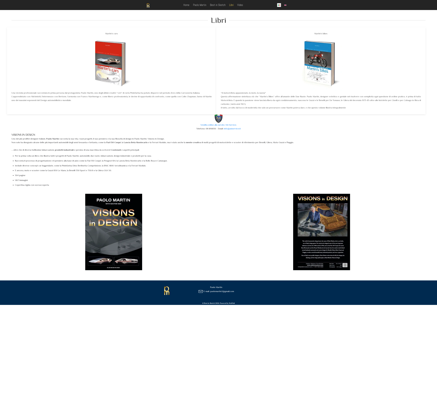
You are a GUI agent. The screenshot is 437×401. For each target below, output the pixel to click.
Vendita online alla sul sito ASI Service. (218, 125)
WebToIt (232, 303)
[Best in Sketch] (148, 5)
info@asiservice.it (232, 128)
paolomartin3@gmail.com (222, 291)
